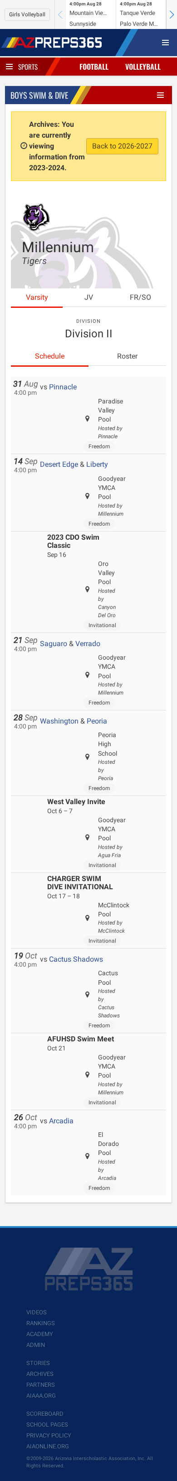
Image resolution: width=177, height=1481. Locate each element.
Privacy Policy (48, 1435)
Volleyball (143, 66)
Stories (38, 1363)
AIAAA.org (41, 1395)
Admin (35, 1345)
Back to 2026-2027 (122, 146)
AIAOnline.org (47, 1446)
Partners (40, 1384)
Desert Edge (59, 464)
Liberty (97, 464)
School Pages (47, 1424)
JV (88, 297)
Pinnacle (63, 387)
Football (93, 66)
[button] (171, 14)
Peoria (97, 721)
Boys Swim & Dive (39, 95)
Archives (40, 1374)
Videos (36, 1312)
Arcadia (61, 1121)
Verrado (87, 643)
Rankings (40, 1323)
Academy (39, 1334)
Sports (28, 67)
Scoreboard (45, 1413)
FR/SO (140, 297)
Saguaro (53, 643)
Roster (127, 356)
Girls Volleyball (27, 14)
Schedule (49, 356)
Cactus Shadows (76, 959)
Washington (59, 721)
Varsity (37, 297)
